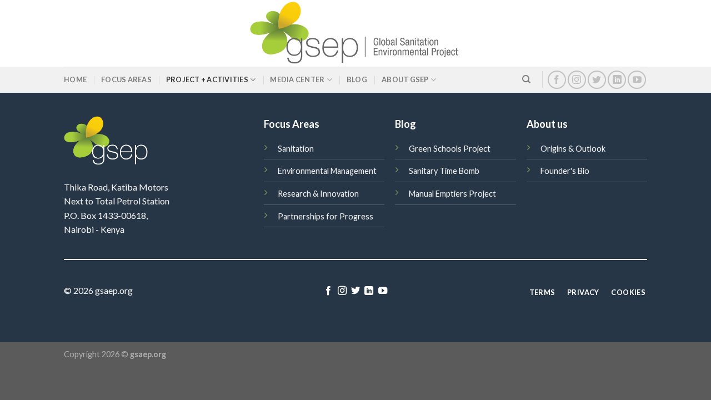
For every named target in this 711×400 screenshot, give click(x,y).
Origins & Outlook (572, 148)
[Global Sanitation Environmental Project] (355, 33)
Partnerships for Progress (325, 216)
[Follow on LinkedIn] (617, 80)
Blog (357, 79)
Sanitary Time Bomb (444, 171)
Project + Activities (207, 79)
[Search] (526, 79)
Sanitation (296, 148)
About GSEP (405, 79)
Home (75, 79)
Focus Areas (126, 79)
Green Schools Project (449, 148)
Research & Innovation (318, 193)
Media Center (297, 79)
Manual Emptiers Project (452, 193)
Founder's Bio (564, 171)
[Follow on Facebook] (557, 80)
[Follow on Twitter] (597, 80)
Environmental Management (327, 171)
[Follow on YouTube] (637, 80)
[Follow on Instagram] (577, 80)
